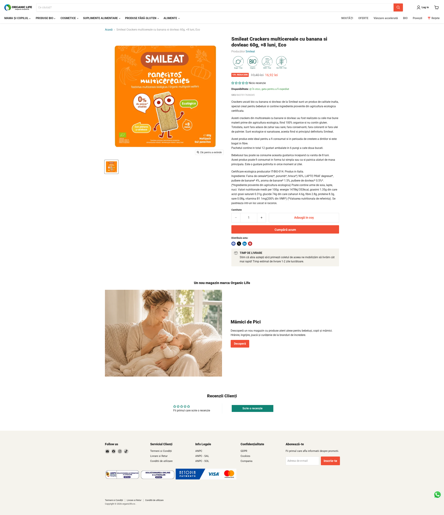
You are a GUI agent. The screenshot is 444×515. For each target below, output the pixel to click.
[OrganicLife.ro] (206, 478)
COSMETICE (68, 18)
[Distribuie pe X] (239, 244)
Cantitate (236, 209)
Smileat (250, 51)
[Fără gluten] (281, 62)
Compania (246, 461)
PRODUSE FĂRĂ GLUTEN (141, 18)
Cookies (245, 456)
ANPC (198, 451)
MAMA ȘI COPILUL (16, 18)
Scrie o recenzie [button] (252, 408)
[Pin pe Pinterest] (250, 244)
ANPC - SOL (202, 461)
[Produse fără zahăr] (238, 62)
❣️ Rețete (433, 18)
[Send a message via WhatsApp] (437, 494)
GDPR (244, 451)
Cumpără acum (285, 229)
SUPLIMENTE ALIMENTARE (100, 18)
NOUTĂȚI (347, 18)
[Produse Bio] (253, 62)
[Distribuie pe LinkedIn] (244, 244)
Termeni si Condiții (161, 451)
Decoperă (240, 343)
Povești (417, 18)
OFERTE (363, 18)
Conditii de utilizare (161, 461)
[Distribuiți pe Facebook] (233, 244)
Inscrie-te (330, 461)
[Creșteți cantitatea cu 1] (261, 217)
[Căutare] (398, 7)
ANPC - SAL (202, 456)
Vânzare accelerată (386, 18)
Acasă (109, 29)
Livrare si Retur (159, 456)
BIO (405, 18)
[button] (240, 83)
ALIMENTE (171, 18)
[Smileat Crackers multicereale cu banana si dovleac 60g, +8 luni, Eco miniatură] (111, 167)
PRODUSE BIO (45, 18)
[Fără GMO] (267, 62)
